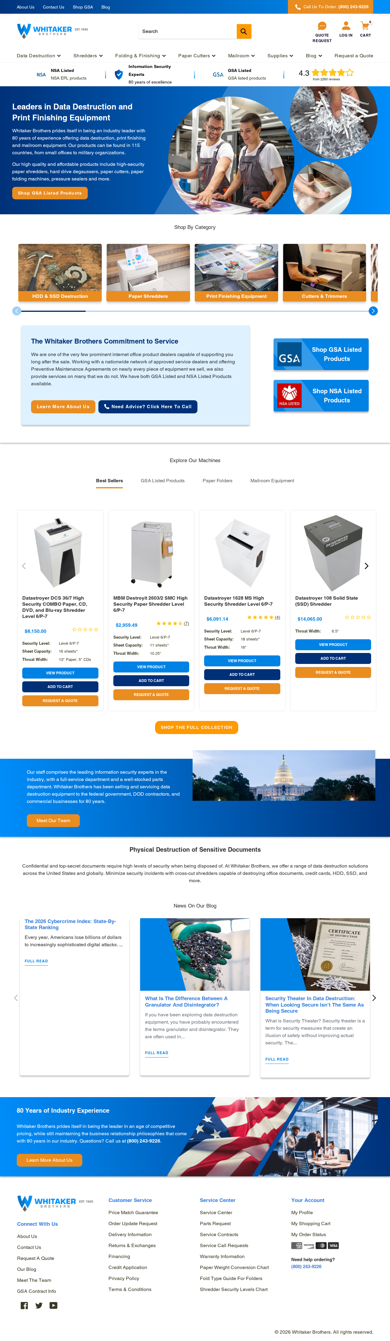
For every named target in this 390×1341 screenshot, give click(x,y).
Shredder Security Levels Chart (234, 1289)
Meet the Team (34, 1280)
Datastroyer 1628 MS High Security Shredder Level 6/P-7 (238, 601)
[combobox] (195, 31)
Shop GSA (83, 7)
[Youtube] (53, 1305)
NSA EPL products (69, 78)
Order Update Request (132, 1223)
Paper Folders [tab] (217, 480)
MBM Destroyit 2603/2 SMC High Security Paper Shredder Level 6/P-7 (150, 604)
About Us (25, 7)
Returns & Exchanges (132, 1245)
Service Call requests (224, 1245)
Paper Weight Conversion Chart (234, 1267)
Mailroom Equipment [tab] (272, 480)
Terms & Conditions (129, 1289)
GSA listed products (247, 78)
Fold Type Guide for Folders (231, 1278)
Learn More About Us (50, 1160)
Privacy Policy (123, 1278)
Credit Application (127, 1267)
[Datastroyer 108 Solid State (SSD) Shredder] (333, 553)
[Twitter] (39, 1305)
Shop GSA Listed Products (50, 193)
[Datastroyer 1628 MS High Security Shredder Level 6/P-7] (242, 553)
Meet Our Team (53, 820)
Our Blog (26, 1269)
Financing (119, 1256)
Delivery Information (130, 1234)
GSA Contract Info (36, 1291)
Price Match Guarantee (133, 1212)
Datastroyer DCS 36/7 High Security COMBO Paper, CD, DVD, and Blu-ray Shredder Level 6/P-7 (54, 607)
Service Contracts (219, 1234)
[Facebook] (24, 1305)
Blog (105, 7)
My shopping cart (310, 1223)
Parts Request (215, 1223)
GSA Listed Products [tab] (162, 480)
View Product (60, 673)
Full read (36, 961)
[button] (373, 311)
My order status (308, 1234)
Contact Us (53, 7)
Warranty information (222, 1256)
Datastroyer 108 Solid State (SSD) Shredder (326, 601)
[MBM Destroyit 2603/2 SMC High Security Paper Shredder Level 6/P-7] (151, 553)
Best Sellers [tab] (109, 480)
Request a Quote (35, 1258)
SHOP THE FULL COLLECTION (196, 727)
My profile (302, 1212)
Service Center (216, 1212)
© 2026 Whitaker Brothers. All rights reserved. (324, 1332)
